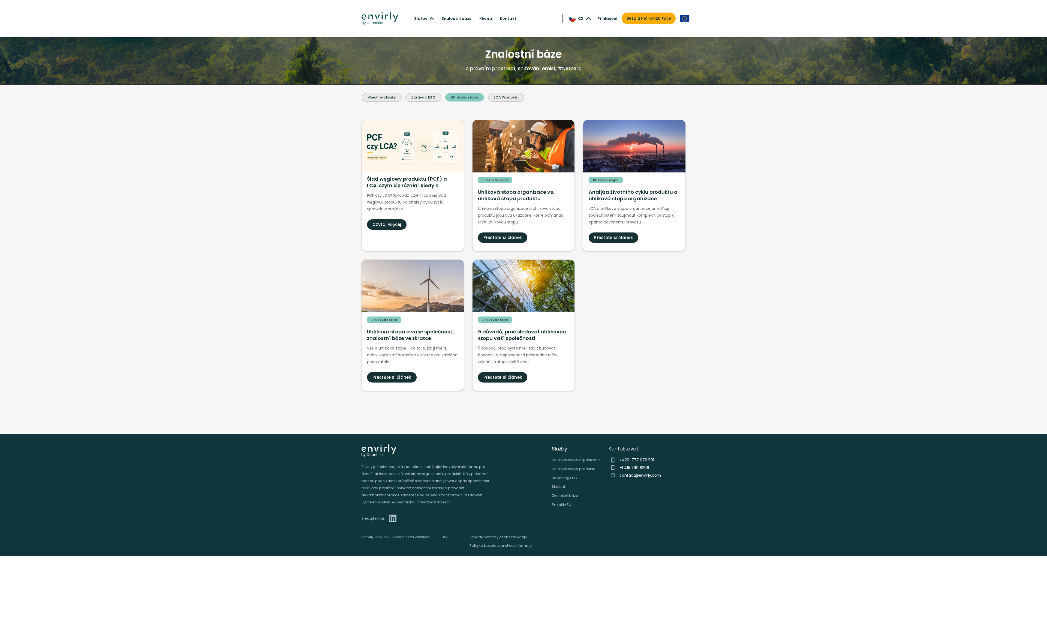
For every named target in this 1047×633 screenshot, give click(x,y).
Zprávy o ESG (423, 97)
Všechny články (382, 97)
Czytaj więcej (386, 224)
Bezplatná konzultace (649, 18)
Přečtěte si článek (502, 237)
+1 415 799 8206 (634, 467)
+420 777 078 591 (636, 460)
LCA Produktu (506, 97)
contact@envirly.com (640, 475)
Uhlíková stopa (465, 97)
